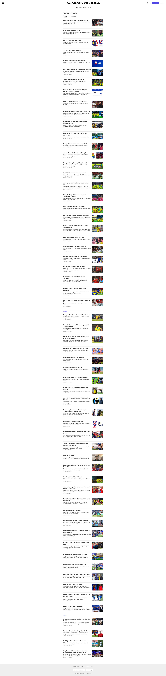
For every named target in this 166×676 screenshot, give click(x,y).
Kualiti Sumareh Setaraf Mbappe (72, 367)
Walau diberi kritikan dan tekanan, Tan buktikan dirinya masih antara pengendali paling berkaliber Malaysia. (75, 340)
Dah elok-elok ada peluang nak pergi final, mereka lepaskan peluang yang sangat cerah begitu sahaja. (76, 447)
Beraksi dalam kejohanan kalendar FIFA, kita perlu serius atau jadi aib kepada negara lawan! (76, 317)
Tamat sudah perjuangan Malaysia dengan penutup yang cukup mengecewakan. (76, 72)
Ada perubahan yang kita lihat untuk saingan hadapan (75, 145)
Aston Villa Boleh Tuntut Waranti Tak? (74, 246)
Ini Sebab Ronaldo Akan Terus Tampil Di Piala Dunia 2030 (76, 466)
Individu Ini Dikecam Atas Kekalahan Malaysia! (77, 69)
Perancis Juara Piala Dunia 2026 (73, 606)
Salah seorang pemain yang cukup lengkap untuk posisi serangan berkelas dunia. (75, 643)
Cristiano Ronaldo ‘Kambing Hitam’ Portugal (76, 631)
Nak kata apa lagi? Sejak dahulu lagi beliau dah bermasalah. (76, 239)
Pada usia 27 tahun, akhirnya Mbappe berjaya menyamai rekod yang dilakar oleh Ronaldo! (76, 513)
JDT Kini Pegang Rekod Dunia (72, 50)
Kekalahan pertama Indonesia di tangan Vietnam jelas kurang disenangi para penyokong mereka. (77, 269)
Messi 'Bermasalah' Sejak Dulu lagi (73, 237)
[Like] (64, 26)
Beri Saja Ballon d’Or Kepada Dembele (74, 641)
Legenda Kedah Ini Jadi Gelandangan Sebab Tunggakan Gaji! (76, 325)
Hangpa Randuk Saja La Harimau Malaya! (75, 377)
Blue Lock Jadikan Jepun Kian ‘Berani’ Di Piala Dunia (76, 620)
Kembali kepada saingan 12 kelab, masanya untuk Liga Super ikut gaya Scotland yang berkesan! (77, 424)
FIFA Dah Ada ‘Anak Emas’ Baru (72, 584)
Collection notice (89, 666)
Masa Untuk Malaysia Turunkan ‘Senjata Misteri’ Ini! (75, 134)
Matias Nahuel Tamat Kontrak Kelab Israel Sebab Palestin (75, 226)
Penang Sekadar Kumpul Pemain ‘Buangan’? (76, 520)
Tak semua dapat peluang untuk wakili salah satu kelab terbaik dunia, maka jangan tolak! (75, 155)
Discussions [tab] (73, 16)
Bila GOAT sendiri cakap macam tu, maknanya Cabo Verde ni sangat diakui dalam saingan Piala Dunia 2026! (76, 576)
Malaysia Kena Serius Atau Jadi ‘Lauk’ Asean (76, 315)
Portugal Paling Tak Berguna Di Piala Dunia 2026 (76, 543)
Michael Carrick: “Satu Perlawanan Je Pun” (76, 20)
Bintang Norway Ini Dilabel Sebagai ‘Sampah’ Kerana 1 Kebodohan (76, 487)
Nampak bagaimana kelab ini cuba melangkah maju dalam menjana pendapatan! (76, 175)
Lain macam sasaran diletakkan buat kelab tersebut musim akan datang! (76, 402)
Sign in (162, 3)
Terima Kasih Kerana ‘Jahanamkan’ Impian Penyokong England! (75, 444)
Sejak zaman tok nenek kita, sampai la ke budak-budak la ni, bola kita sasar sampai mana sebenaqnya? (76, 479)
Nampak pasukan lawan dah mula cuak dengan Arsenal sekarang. (75, 104)
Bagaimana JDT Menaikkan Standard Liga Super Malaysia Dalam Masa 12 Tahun (75, 651)
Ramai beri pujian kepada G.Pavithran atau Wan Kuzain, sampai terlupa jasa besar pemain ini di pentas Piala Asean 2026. (76, 187)
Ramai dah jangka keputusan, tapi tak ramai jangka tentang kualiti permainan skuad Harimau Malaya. (76, 114)
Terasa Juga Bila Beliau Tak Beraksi (73, 79)
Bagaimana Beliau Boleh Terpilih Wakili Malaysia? (74, 289)
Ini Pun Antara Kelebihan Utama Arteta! (74, 101)
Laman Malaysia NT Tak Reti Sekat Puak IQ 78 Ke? (76, 301)
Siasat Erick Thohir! (69, 455)
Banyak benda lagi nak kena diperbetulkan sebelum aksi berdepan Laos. (75, 360)
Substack (77, 673)
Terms (83, 666)
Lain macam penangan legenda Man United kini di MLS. (75, 350)
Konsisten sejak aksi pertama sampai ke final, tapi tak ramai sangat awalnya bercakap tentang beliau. (76, 435)
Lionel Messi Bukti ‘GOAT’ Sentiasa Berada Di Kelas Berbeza (76, 531)
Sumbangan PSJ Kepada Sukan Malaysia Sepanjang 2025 (75, 122)
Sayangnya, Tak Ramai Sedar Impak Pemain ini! (76, 183)
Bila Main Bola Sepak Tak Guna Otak (74, 266)
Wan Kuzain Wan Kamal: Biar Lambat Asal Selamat (75, 388)
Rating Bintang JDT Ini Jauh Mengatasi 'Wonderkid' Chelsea (74, 195)
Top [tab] (69, 16)
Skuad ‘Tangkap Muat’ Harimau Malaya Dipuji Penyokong (76, 499)
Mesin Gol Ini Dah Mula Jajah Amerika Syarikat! (74, 277)
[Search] (147, 3)
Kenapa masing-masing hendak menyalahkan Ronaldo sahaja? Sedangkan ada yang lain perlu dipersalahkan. (75, 633)
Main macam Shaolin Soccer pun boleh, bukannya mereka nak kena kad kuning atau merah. (76, 566)
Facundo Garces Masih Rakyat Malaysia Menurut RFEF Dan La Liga (75, 90)
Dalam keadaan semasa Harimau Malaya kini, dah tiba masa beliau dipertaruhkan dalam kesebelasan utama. (76, 218)
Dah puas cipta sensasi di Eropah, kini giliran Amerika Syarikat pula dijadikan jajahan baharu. (75, 281)
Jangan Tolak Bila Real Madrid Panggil (74, 153)
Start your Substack (79, 670)
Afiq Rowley (70, 24)
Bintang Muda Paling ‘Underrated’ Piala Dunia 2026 (76, 432)
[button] (76, 7)
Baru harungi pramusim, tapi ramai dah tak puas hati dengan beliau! (77, 249)
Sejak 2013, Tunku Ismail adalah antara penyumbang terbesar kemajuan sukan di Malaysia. (75, 125)
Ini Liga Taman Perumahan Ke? (72, 40)
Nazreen (68, 392)
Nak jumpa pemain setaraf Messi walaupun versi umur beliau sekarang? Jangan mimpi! (77, 534)
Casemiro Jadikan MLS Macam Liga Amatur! (76, 348)
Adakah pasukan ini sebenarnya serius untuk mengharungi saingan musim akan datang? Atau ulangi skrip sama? (76, 523)
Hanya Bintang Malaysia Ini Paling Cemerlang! (76, 111)
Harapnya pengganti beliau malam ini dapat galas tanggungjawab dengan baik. (74, 82)
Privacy (79, 666)
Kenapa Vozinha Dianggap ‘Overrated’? (75, 256)
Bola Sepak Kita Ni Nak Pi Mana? (72, 477)
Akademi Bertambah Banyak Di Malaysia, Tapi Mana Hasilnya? (76, 595)
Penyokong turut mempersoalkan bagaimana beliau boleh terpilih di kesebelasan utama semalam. (76, 292)
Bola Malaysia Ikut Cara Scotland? (73, 421)
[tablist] (69, 16)
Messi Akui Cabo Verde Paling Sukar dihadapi (76, 574)
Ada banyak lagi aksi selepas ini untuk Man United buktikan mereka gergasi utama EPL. (76, 22)
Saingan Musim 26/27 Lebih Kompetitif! (75, 144)
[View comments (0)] (73, 26)
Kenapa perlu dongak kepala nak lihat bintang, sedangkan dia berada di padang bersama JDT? (77, 199)
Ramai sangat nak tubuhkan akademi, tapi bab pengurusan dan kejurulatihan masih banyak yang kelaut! (76, 598)
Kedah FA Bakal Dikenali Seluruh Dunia (74, 173)
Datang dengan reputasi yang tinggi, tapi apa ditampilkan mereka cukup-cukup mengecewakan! (76, 546)
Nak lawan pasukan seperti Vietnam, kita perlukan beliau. (76, 137)
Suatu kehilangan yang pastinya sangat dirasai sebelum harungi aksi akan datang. (75, 165)
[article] (83, 23)
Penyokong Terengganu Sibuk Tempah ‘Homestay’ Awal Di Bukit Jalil (74, 410)
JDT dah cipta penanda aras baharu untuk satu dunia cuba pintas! (76, 53)
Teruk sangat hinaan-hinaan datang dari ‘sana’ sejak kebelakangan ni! (74, 304)
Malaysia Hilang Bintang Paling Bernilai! (75, 163)
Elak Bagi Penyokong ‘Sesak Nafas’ (73, 357)
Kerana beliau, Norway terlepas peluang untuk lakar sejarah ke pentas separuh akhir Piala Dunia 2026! (76, 491)
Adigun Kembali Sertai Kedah (71, 30)
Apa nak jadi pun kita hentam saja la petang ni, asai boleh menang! (76, 380)
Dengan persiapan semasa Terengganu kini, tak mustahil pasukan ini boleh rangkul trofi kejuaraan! (76, 414)
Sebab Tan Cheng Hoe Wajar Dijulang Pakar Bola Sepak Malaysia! (76, 337)
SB (67, 96)
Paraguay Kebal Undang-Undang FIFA (74, 564)
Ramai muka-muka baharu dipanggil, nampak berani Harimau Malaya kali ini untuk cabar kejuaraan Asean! (75, 503)
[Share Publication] (150, 3)
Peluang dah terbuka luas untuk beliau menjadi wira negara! (76, 391)
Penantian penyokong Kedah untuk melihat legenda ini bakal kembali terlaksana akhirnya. (76, 32)
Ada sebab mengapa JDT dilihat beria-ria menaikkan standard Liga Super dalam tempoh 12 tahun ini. (77, 655)
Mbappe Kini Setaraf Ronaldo (72, 510)
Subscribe (155, 3)
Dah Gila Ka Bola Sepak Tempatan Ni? (74, 60)
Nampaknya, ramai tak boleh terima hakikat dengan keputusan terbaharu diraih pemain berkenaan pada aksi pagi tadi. (77, 586)
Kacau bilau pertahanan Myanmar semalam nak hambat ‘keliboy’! (75, 370)
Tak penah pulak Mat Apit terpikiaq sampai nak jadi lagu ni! (76, 62)
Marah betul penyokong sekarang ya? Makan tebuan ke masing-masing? (75, 43)
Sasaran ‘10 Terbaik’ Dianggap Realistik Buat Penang (76, 399)
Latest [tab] (65, 16)
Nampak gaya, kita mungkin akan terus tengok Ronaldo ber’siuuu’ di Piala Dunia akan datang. (75, 469)
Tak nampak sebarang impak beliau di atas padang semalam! (77, 208)
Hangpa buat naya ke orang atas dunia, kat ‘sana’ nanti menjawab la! (75, 329)
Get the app (89, 670)
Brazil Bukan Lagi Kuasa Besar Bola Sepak (75, 554)
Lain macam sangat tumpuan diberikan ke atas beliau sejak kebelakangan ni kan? (76, 259)
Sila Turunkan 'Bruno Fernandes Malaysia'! (76, 215)
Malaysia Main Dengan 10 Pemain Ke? (74, 206)
